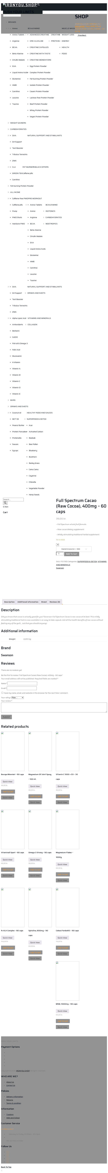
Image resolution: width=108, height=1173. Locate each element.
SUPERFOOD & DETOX (87, 561)
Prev (80, 35)
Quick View (7, 781)
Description (9, 601)
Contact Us (10, 1085)
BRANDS (12, 22)
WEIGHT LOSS (68, 34)
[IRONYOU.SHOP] (20, 5)
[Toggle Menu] (12, 15)
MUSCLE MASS (68, 28)
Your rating (6, 697)
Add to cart (71, 554)
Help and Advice (13, 1117)
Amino (15, 28)
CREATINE (55, 34)
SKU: (58, 561)
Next (84, 35)
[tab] (9, 602)
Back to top (6, 1167)
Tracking (9, 1114)
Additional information (28, 601)
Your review (6, 700)
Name (4, 683)
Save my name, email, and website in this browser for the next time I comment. (36, 693)
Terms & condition (13, 1103)
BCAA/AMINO (34, 28)
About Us (10, 1082)
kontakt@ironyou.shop (18, 1137)
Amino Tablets (18, 34)
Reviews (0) (55, 601)
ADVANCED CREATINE (39, 34)
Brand (44, 601)
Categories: (72, 561)
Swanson (60, 568)
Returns (9, 1099)
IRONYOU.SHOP (23, 1070)
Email (4, 688)
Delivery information (14, 1096)
